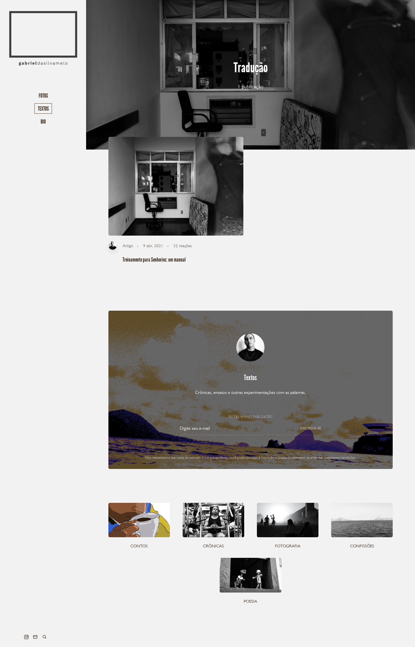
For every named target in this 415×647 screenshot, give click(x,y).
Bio (43, 121)
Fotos (43, 95)
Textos (43, 108)
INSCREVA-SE (310, 428)
